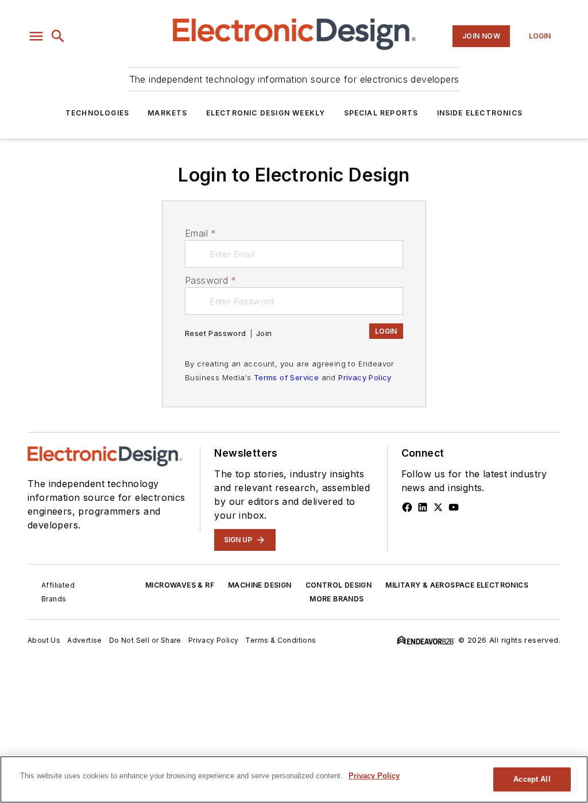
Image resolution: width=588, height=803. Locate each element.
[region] (294, 779)
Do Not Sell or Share (145, 640)
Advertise (84, 640)
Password (211, 280)
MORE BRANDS (336, 598)
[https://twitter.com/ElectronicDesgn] (438, 507)
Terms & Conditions (280, 640)
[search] (58, 36)
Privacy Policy (365, 377)
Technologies (97, 113)
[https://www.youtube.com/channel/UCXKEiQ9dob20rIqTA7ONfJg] (453, 507)
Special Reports (381, 113)
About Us (44, 640)
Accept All (531, 779)
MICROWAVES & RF (179, 585)
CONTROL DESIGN (338, 585)
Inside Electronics (480, 113)
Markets (167, 113)
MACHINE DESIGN (260, 585)
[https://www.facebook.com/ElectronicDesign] (407, 507)
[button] (36, 36)
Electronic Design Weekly (266, 113)
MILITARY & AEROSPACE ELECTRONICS (456, 585)
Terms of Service (286, 377)
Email (200, 233)
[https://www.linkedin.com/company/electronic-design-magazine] (422, 507)
